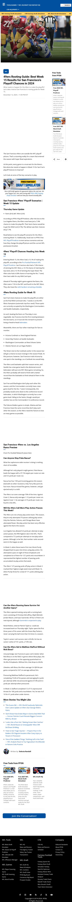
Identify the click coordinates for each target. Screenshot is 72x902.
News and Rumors (26, 847)
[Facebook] (20, 895)
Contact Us (59, 850)
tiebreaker (23, 322)
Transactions (24, 855)
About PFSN (59, 847)
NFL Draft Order (25, 872)
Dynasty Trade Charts (44, 879)
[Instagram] (25, 895)
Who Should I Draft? (44, 884)
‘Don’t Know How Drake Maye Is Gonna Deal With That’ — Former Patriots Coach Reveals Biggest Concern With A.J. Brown (25, 716)
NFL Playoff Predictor (11, 240)
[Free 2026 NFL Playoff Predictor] (9, 770)
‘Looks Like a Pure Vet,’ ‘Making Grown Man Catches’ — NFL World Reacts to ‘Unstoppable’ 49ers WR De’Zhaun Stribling (24, 724)
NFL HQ (22, 844)
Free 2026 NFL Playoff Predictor (8, 779)
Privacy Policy (60, 852)
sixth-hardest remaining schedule (29, 287)
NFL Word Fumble (8, 879)
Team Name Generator (45, 887)
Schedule (41, 850)
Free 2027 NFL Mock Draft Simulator (23, 779)
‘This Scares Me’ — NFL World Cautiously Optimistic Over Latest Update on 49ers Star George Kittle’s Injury (24, 707)
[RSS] (36, 895)
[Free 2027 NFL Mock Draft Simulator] (24, 770)
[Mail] (30, 895)
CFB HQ (40, 844)
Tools (5, 771)
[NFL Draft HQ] (39, 770)
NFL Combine (24, 870)
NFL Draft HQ (38, 777)
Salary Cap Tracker (26, 852)
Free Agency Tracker (26, 850)
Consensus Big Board (27, 877)
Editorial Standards (62, 844)
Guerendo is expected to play (30, 620)
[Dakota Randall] (6, 751)
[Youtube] (51, 895)
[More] (66, 159)
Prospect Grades (25, 880)
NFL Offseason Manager (10, 860)
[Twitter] (46, 895)
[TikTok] (41, 895)
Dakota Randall (25, 751)
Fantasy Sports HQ (44, 862)
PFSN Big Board (25, 875)
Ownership (59, 855)
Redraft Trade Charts (44, 882)
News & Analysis (25, 867)
